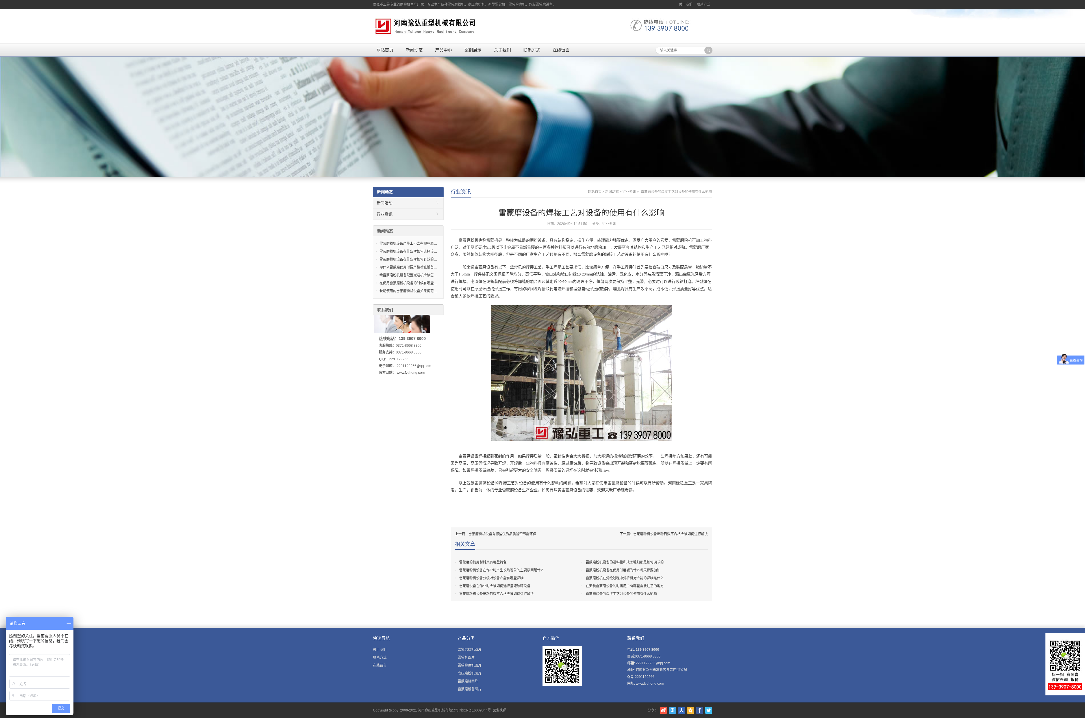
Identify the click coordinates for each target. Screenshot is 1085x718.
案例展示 (473, 49)
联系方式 (703, 4)
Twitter (708, 710)
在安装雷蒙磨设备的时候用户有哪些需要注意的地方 (625, 586)
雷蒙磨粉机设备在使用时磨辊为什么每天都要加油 (623, 570)
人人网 (681, 710)
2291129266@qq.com (414, 366)
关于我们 (686, 4)
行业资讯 (461, 192)
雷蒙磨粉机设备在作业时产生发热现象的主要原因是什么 (501, 570)
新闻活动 (384, 203)
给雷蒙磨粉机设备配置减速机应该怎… (408, 275)
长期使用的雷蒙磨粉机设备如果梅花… (408, 291)
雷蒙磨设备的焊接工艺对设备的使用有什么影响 (621, 594)
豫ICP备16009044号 (475, 710)
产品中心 (443, 49)
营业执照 (499, 710)
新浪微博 (663, 710)
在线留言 (561, 49)
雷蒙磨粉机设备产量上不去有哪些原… (408, 244)
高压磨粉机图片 (469, 673)
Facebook (699, 710)
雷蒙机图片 (466, 658)
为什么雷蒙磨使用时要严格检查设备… (408, 267)
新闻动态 (414, 49)
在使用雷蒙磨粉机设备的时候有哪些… (408, 283)
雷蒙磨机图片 (468, 681)
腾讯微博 (672, 710)
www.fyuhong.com (411, 373)
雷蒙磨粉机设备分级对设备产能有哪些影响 (491, 578)
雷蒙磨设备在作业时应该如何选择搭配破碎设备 (494, 586)
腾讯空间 (690, 710)
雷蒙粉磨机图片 (469, 665)
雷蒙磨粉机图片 (469, 650)
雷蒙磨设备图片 (469, 689)
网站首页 (384, 49)
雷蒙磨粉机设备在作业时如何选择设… (408, 251)
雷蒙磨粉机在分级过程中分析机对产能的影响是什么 (625, 578)
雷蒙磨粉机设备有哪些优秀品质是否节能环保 (502, 534)
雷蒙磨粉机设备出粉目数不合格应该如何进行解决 (670, 534)
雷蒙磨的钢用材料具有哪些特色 (483, 562)
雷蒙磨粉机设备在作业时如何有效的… (408, 259)
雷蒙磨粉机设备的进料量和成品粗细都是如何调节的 (625, 562)
